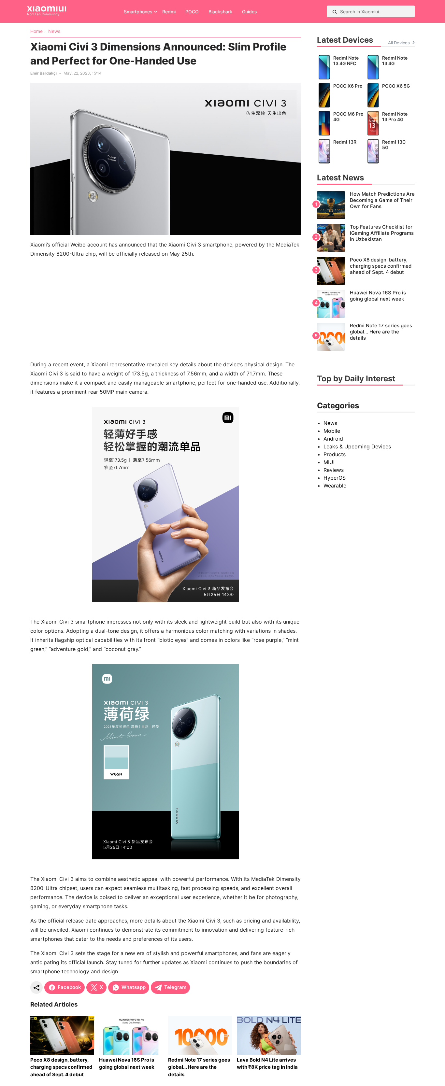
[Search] (334, 11)
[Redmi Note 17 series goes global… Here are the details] (366, 337)
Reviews (333, 470)
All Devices (399, 42)
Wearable (334, 485)
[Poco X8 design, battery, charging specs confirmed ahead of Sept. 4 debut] (366, 271)
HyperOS (334, 477)
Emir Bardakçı (43, 73)
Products (334, 454)
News (330, 423)
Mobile (331, 431)
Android (333, 438)
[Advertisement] (165, 309)
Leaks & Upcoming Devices (357, 446)
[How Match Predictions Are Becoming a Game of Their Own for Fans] (366, 205)
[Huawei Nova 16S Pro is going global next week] (366, 304)
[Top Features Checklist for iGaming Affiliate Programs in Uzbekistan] (366, 238)
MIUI (329, 462)
